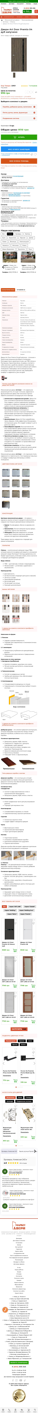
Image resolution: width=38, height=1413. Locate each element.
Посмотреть (7, 1075)
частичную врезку (14, 195)
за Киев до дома (7, 185)
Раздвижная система (11, 118)
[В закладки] (35, 154)
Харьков (22, 238)
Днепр (31, 238)
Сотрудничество (19, 1253)
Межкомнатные (9, 17)
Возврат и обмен (19, 1262)
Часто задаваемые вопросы (19, 1255)
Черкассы (5, 245)
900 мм (33, 310)
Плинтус (19, 1233)
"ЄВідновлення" (15, 209)
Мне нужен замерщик (19, 149)
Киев (10, 234)
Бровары (18, 234)
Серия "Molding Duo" (26, 910)
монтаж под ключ (14, 194)
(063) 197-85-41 (13, 272)
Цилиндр (10, 1101)
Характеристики (8, 289)
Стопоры (29, 1097)
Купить (21, 137)
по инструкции (18, 176)
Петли (20, 1097)
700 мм (26, 310)
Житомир (15, 245)
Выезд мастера (7, 177)
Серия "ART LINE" (15, 906)
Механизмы (10, 1097)
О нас (19, 1267)
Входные (19, 17)
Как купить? (20, 3)
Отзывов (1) (21, 289)
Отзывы (19, 1274)
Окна (26, 17)
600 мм (22, 310)
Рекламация (19, 1259)
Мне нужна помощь (19, 161)
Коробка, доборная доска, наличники (17, 107)
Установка (19, 1242)
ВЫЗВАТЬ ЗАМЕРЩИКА (19, 1362)
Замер (19, 1245)
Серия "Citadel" (30, 906)
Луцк (30, 249)
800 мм (30, 310)
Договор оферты (19, 1264)
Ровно (24, 245)
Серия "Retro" (12, 914)
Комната (22, 320)
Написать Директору (19, 1289)
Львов (4, 241)
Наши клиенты (19, 1282)
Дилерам (19, 1238)
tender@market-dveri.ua (26, 226)
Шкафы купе (10, 1233)
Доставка (11, 3)
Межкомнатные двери (9, 1232)
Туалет (28, 321)
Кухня (21, 321)
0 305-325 (29, 8)
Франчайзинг (19, 1284)
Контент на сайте (19, 1291)
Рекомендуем (10, 1041)
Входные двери (24, 1232)
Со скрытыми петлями (25, 352)
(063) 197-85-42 (31, 272)
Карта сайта (19, 1251)
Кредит (19, 1280)
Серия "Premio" (25, 914)
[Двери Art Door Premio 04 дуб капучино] (19, 55)
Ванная (25, 321)
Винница (13, 241)
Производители (30, 1233)
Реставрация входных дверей (19, 1257)
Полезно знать (19, 1278)
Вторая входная (29, 323)
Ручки (33, 1232)
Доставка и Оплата (19, 1240)
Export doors (19, 1293)
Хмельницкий (24, 241)
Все (3, 234)
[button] (16, 1087)
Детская (33, 320)
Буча (3, 238)
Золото (23, 1044)
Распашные (23, 330)
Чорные (21, 1041)
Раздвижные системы (24, 1101)
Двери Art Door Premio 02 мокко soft (8, 944)
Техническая (23, 325)
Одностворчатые (30, 330)
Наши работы (19, 1269)
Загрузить (19, 1029)
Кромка (22, 337)
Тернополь (21, 249)
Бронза (14, 1044)
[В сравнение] (31, 154)
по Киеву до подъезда (9, 184)
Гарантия (19, 1249)
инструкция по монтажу (22, 193)
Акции (35, 3)
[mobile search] (36, 11)
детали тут (30, 188)
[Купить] (15, 950)
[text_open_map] (26, 1159)
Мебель (33, 17)
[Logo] (6, 10)
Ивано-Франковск (8, 249)
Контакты (3, 3)
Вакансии (19, 1286)
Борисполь (12, 238)
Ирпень (27, 234)
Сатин (30, 1041)
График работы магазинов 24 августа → (19, 1)
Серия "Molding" (10, 910)
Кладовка (33, 321)
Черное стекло (23, 315)
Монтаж (28, 3)
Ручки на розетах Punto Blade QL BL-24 (28, 1072)
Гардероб (22, 323)
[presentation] (3, 1063)
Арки (3, 1233)
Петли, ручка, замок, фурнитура (15, 112)
